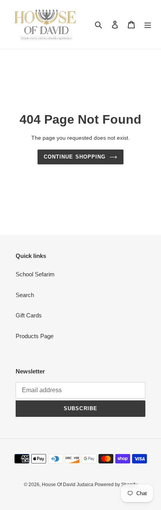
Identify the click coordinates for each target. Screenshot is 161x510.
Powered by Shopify (116, 484)
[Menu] (148, 24)
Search (25, 295)
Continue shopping (75, 157)
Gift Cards (29, 315)
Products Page (35, 336)
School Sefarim (35, 274)
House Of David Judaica (68, 484)
